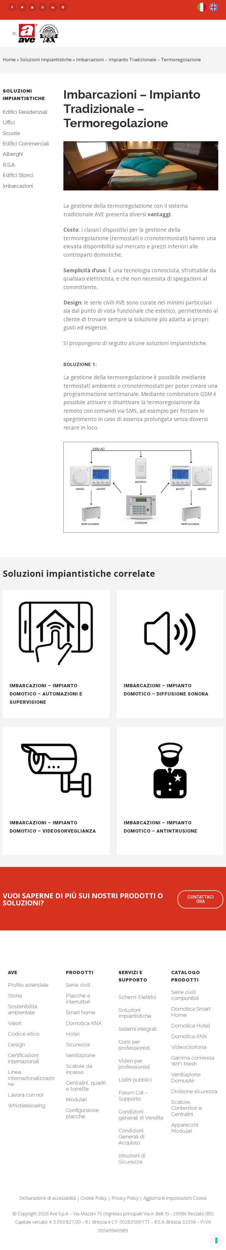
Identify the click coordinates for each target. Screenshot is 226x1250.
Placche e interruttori (78, 999)
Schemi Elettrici (137, 997)
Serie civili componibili (185, 995)
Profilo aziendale (28, 985)
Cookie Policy (93, 1198)
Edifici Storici (18, 175)
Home (9, 60)
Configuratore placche (82, 1113)
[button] (200, 899)
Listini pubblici (135, 1080)
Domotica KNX (84, 1023)
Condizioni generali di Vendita (141, 1114)
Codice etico (23, 1034)
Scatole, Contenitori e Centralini (186, 1108)
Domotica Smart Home (190, 1012)
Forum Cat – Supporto (133, 1096)
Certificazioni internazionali (23, 1058)
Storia (15, 996)
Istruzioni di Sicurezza (132, 1158)
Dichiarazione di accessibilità (47, 1198)
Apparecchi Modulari (184, 1128)
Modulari (76, 1099)
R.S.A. (9, 165)
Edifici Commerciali (26, 143)
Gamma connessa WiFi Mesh (192, 1061)
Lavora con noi (25, 1095)
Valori (14, 1023)
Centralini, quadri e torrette (86, 1086)
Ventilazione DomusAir (186, 1077)
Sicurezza (78, 1044)
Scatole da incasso (79, 1069)
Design (16, 1044)
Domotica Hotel (190, 1025)
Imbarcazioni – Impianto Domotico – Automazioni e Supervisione (46, 694)
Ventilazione (80, 1055)
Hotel (73, 1034)
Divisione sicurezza (194, 1091)
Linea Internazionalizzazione (31, 1078)
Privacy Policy (125, 1198)
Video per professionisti (134, 1064)
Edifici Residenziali (25, 112)
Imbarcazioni (18, 186)
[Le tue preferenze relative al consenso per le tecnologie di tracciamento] (216, 1240)
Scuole (11, 133)
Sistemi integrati (138, 1029)
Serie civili (78, 985)
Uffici (9, 122)
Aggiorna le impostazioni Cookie (175, 1198)
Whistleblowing (26, 1105)
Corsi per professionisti (134, 1045)
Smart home (80, 1012)
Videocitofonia (188, 1047)
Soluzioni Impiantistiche (135, 1013)
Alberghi (13, 154)
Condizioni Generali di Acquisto (131, 1136)
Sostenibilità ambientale (22, 1009)
